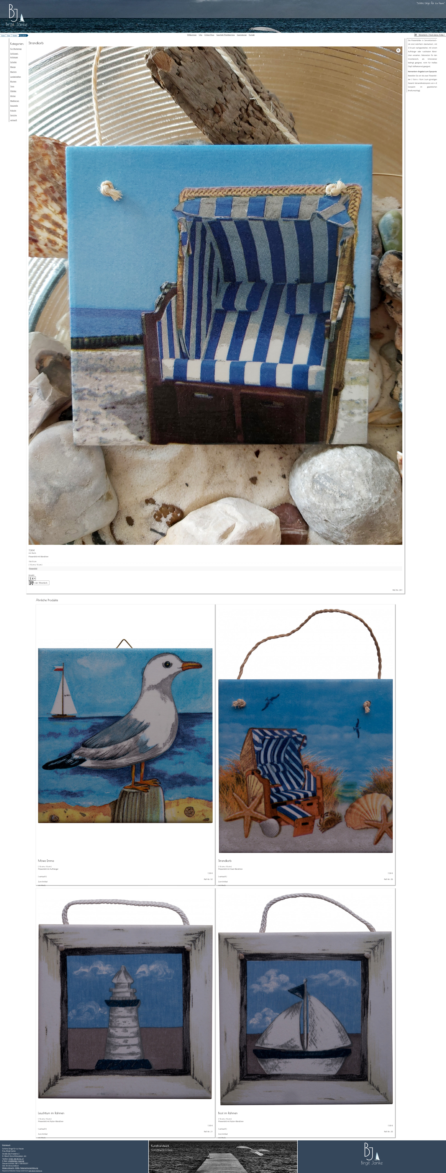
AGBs (17, 1168)
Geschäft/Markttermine (225, 35)
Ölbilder (13, 91)
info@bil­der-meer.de (16, 1161)
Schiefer (13, 62)
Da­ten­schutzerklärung (29, 1168)
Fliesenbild (33, 568)
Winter (13, 96)
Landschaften (15, 76)
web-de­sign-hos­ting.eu (35, 1171)
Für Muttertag (15, 48)
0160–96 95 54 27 (16, 1158)
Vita (200, 35)
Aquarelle (14, 105)
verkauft (13, 120)
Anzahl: (31, 575)
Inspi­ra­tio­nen (242, 35)
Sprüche (13, 115)
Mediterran (14, 100)
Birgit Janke (16, 24)
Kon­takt (252, 35)
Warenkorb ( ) (432, 35)
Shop (8, 35)
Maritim (15, 35)
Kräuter (13, 110)
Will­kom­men (192, 35)
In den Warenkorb (40, 583)
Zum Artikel (125, 871)
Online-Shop (209, 35)
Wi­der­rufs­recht (8, 1168)
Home (3, 35)
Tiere (12, 86)
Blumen (13, 81)
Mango (13, 67)
